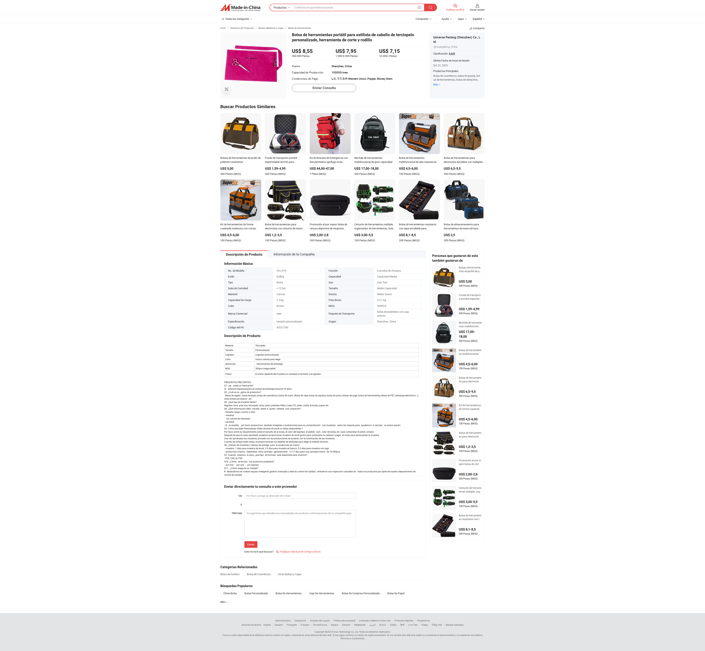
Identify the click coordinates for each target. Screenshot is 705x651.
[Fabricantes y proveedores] (240, 7)
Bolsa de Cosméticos (259, 574)
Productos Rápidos (404, 620)
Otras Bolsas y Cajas (289, 574)
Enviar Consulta (324, 88)
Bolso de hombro (230, 574)
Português (292, 624)
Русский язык (320, 624)
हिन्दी (402, 624)
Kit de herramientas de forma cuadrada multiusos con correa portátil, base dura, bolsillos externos (470, 407)
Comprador (422, 19)
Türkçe (424, 624)
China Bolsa (230, 593)
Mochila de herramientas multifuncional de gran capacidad (470, 324)
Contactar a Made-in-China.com (375, 620)
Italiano (334, 624)
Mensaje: (237, 513)
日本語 (393, 624)
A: (241, 504)
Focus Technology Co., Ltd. (345, 631)
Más (435, 84)
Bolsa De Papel (395, 593)
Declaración (300, 620)
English (267, 624)
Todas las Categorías (237, 19)
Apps (461, 19)
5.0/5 (452, 53)
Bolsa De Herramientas (289, 593)
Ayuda (445, 19)
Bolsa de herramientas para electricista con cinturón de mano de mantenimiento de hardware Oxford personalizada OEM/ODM (470, 434)
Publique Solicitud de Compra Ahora (298, 551)
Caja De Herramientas (321, 593)
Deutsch (346, 624)
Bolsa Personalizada (256, 593)
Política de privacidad (344, 620)
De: (240, 495)
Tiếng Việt (437, 624)
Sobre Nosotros (283, 620)
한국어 (382, 624)
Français (305, 624)
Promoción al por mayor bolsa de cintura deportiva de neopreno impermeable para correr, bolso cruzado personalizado (470, 462)
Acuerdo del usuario (320, 620)
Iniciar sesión (477, 9)
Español (279, 624)
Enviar (250, 544)
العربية (372, 624)
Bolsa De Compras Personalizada (361, 593)
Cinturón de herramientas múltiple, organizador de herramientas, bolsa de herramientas (470, 489)
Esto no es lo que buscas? (259, 551)
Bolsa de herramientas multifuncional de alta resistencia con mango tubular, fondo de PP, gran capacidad (470, 352)
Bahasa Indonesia (455, 624)
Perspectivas (423, 620)
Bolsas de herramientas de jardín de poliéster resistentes (470, 269)
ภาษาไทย (412, 624)
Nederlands (360, 624)
